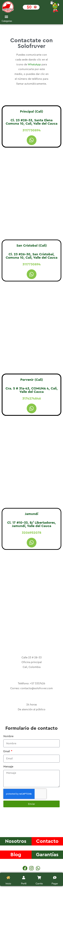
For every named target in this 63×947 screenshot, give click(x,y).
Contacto (47, 841)
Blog (15, 854)
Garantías (47, 854)
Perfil (23, 883)
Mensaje (8, 766)
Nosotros (15, 841)
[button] (6, 16)
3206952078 (31, 532)
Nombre (8, 736)
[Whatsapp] (31, 140)
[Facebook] (25, 868)
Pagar (55, 883)
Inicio (8, 883)
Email (7, 751)
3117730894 (32, 130)
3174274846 (31, 398)
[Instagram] (31, 868)
